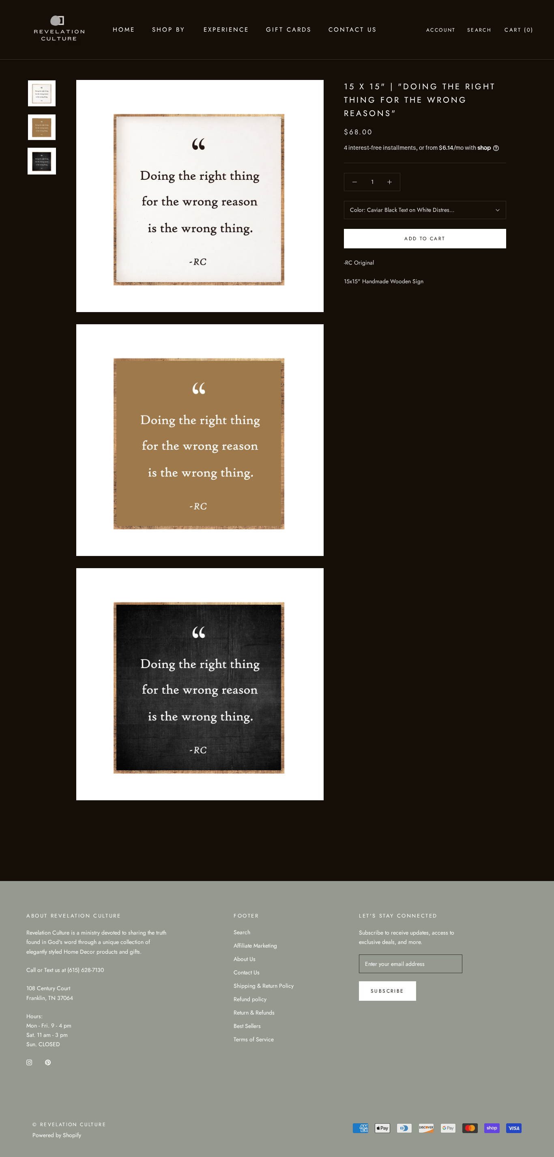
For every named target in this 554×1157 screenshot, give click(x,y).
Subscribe (387, 991)
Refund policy (250, 999)
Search (479, 30)
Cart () (519, 30)
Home (124, 29)
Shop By (168, 29)
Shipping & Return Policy (264, 986)
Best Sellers (247, 1026)
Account (441, 30)
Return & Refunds (254, 1012)
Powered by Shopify (56, 1135)
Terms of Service (254, 1039)
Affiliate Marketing (255, 946)
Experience (226, 29)
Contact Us (353, 29)
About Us (245, 959)
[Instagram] (29, 1062)
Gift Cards (288, 29)
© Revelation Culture (69, 1124)
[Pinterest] (48, 1062)
